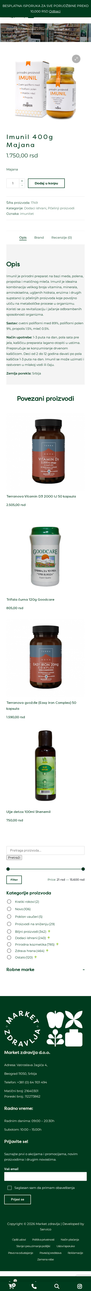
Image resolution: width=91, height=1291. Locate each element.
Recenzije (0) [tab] (61, 237)
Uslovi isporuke (66, 1246)
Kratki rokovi (27, 902)
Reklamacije (75, 1253)
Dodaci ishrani (35, 208)
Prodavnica (28, 29)
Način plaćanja (70, 1239)
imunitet (27, 214)
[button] (76, 59)
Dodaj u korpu (46, 183)
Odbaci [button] (55, 11)
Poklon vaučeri (29, 917)
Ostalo (24, 957)
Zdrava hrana (29, 951)
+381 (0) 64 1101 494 (32, 1082)
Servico (45, 1229)
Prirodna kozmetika (35, 944)
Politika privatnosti (43, 1239)
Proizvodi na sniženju (35, 924)
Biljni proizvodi (30, 932)
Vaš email (11, 1169)
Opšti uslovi (19, 1239)
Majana (12, 169)
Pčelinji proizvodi (61, 208)
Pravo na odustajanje (20, 1253)
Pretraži (14, 858)
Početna (12, 29)
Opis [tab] (23, 237)
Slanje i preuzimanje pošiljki (33, 1246)
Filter (14, 879)
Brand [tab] (39, 237)
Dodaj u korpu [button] (45, 490)
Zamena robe (45, 1259)
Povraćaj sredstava (51, 1253)
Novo (23, 909)
